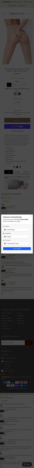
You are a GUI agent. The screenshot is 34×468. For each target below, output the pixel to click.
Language (8, 233)
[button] (17, 229)
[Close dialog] (31, 216)
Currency (7, 240)
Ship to (7, 226)
